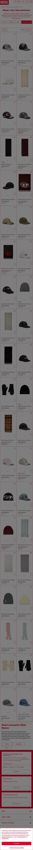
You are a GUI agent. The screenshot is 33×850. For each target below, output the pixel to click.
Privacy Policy (21, 837)
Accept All (16, 843)
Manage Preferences (7, 837)
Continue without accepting (16, 847)
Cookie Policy (5, 838)
